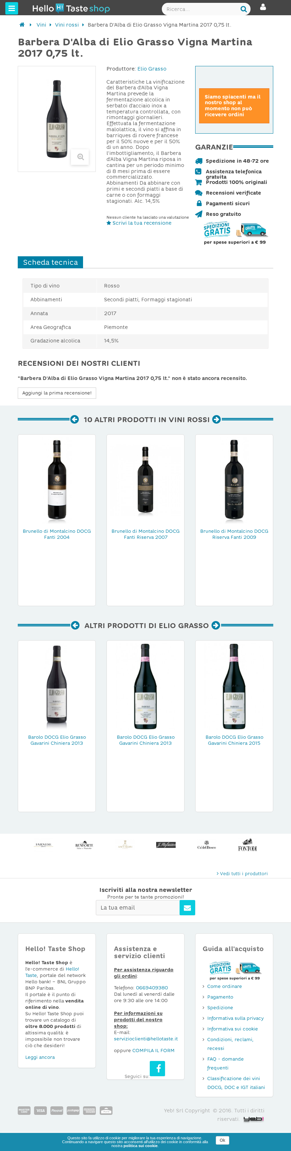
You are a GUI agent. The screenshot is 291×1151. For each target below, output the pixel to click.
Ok (222, 1140)
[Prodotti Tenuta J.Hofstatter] (166, 845)
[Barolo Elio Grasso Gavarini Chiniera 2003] (57, 686)
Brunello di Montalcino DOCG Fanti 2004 (57, 534)
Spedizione (220, 1007)
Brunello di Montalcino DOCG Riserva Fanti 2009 (234, 534)
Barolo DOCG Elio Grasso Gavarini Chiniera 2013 (57, 740)
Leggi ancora (40, 1057)
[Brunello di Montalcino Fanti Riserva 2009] (234, 480)
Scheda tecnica (50, 262)
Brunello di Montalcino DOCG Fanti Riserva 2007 (145, 534)
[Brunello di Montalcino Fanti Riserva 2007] (145, 480)
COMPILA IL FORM (153, 1050)
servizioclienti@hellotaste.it (146, 1038)
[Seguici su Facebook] (157, 1068)
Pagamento (220, 997)
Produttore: (121, 69)
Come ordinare (224, 986)
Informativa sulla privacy (235, 1018)
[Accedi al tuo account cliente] (263, 9)
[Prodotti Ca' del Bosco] (206, 845)
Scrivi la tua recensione (141, 223)
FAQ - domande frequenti (225, 1063)
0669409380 (152, 987)
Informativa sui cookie (232, 1029)
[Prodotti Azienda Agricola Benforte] (84, 845)
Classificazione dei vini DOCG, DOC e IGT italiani (236, 1083)
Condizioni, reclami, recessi (230, 1044)
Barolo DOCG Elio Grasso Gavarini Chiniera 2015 (234, 740)
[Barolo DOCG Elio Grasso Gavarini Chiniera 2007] (234, 686)
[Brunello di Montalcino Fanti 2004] (57, 480)
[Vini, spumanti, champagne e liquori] (22, 25)
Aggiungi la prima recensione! (57, 393)
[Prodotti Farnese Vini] (43, 845)
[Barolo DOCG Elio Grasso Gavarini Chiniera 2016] (145, 686)
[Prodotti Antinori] (125, 845)
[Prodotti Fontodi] (247, 845)
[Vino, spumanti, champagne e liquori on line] (46, 8)
